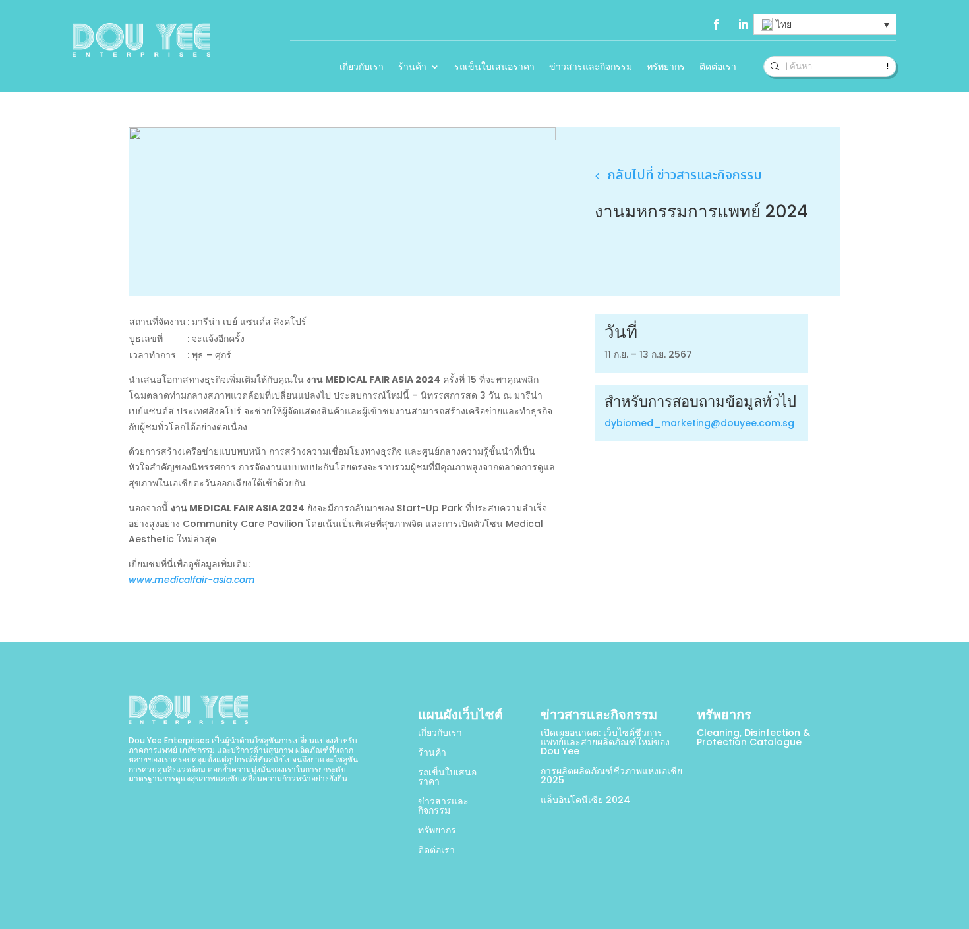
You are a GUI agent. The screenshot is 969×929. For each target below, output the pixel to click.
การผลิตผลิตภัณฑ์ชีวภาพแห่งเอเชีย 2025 (611, 776)
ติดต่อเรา (717, 67)
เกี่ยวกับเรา (361, 67)
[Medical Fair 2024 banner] (342, 137)
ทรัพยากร (666, 67)
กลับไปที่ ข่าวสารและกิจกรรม (685, 175)
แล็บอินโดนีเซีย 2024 (585, 800)
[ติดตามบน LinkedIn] (742, 24)
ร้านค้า (412, 67)
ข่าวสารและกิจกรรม (590, 67)
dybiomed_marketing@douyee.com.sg (699, 423)
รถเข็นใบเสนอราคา (494, 67)
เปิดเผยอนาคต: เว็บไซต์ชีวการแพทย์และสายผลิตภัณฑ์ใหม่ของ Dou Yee (605, 743)
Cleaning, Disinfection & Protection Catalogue (753, 738)
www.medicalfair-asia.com (192, 579)
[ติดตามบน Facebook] (716, 24)
